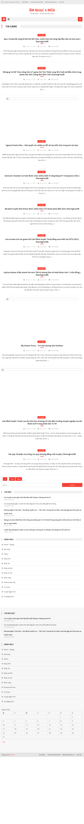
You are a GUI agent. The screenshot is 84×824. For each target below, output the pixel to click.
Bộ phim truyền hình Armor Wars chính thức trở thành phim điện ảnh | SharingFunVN (42, 209)
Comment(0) (54, 46)
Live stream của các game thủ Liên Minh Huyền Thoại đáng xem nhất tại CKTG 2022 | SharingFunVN (42, 240)
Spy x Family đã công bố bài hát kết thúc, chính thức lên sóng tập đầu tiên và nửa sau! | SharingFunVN (42, 40)
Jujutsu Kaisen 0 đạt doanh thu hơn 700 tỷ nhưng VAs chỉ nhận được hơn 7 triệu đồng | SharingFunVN (42, 273)
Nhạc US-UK (8, 573)
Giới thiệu (25, 2)
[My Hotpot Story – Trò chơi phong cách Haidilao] (42, 318)
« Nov (3, 742)
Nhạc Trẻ (7, 563)
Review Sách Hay (9, 582)
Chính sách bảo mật (36, 2)
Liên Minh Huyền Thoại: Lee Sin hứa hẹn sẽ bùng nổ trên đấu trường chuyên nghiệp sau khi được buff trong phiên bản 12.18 (42, 422)
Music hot (11, 755)
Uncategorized (9, 596)
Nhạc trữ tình (8, 568)
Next (18, 479)
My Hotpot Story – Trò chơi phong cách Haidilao (42, 345)
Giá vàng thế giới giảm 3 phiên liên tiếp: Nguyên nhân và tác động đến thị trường (30, 504)
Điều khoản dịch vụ (51, 2)
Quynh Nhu (43, 46)
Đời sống (7, 549)
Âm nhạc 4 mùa (42, 10)
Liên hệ (61, 2)
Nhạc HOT (7, 559)
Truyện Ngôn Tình (10, 592)
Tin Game (41, 35)
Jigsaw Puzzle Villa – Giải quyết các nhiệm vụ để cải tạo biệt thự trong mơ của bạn (42, 145)
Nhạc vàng (7, 577)
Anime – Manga (9, 544)
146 (12, 479)
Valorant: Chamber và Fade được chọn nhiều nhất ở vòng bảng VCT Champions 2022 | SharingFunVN (42, 177)
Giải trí (6, 554)
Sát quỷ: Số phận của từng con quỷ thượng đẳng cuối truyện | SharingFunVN (42, 454)
